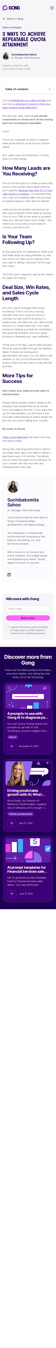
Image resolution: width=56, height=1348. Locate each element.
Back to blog (15, 18)
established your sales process (28, 100)
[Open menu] (52, 8)
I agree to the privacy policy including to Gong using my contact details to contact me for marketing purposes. (28, 630)
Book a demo (28, 618)
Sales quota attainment (15, 437)
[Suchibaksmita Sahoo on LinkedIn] (9, 575)
